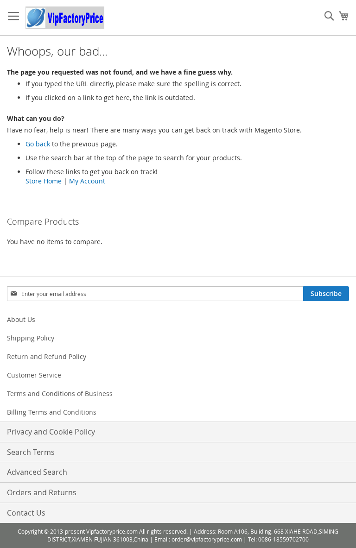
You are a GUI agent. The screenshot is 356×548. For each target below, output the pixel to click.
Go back (37, 143)
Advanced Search (37, 472)
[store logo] (64, 17)
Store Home (43, 180)
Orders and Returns (41, 492)
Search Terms (31, 452)
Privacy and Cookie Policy (51, 432)
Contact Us (26, 513)
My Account (87, 180)
